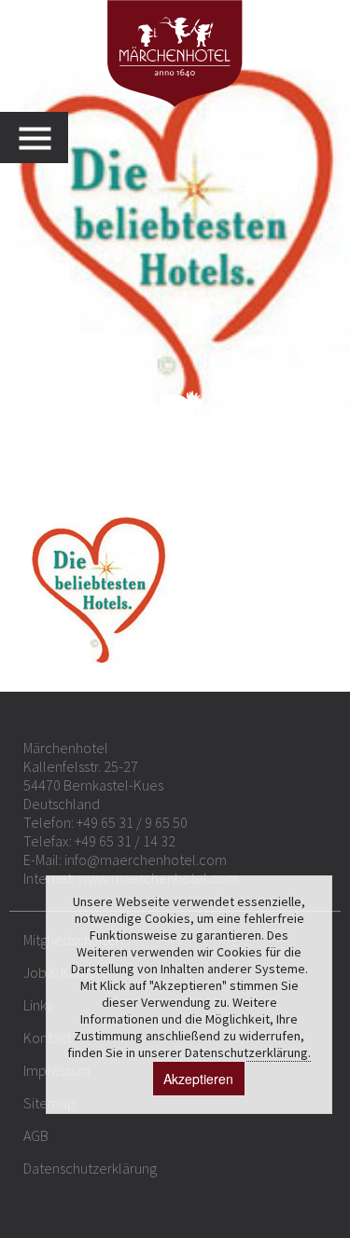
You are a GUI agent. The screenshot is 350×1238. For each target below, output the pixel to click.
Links (37, 1005)
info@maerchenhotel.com (145, 859)
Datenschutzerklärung (90, 1168)
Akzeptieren (198, 1078)
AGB (36, 1135)
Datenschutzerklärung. (248, 1052)
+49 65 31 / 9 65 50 (132, 822)
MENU (43, 137)
